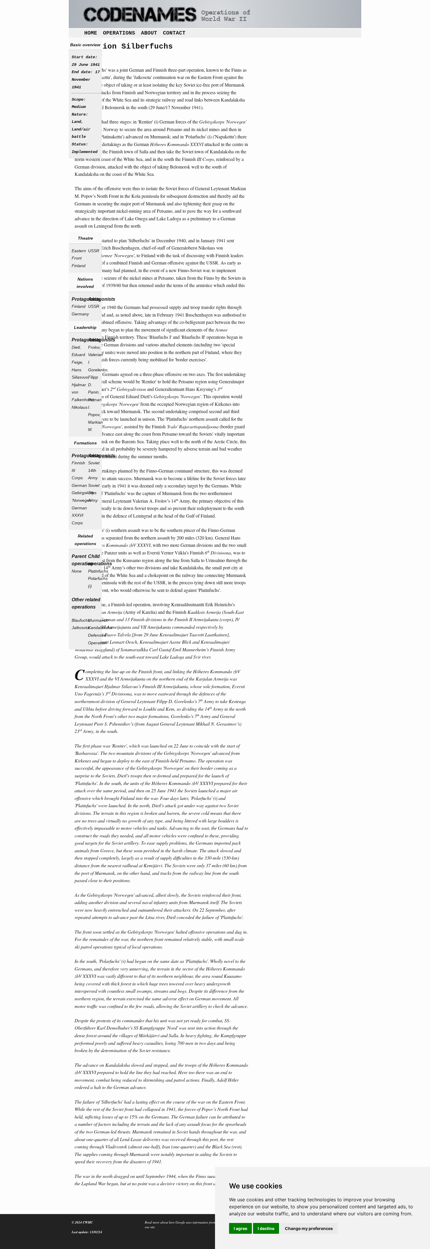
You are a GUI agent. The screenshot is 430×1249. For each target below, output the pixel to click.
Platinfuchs (94, 571)
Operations (119, 33)
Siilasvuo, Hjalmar (78, 381)
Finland (78, 265)
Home (90, 33)
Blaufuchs (78, 620)
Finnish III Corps (78, 470)
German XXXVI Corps (78, 515)
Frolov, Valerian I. (94, 355)
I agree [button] (240, 1228)
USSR (93, 250)
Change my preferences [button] (309, 1228)
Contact (174, 33)
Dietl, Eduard (78, 351)
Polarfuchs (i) (94, 582)
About (149, 33)
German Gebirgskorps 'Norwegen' (78, 493)
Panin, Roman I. (94, 399)
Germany (78, 314)
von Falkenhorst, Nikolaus (78, 399)
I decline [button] (266, 1228)
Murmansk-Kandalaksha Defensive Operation (94, 631)
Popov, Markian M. (94, 422)
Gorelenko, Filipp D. (94, 377)
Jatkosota (78, 627)
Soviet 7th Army (93, 493)
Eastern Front (78, 254)
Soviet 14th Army (93, 470)
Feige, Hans (77, 366)
